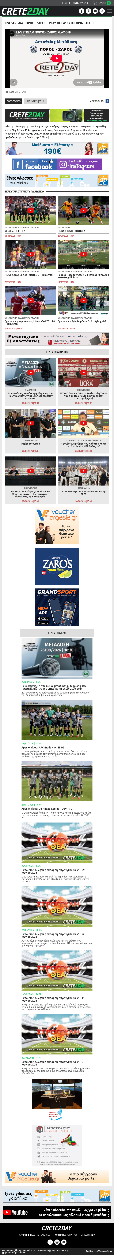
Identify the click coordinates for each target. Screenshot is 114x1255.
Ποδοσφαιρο (14, 101)
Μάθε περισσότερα (104, 1251)
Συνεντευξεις (83, 390)
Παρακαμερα (30, 440)
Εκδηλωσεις (30, 390)
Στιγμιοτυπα (11, 227)
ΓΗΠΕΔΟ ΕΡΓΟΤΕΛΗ (15, 92)
